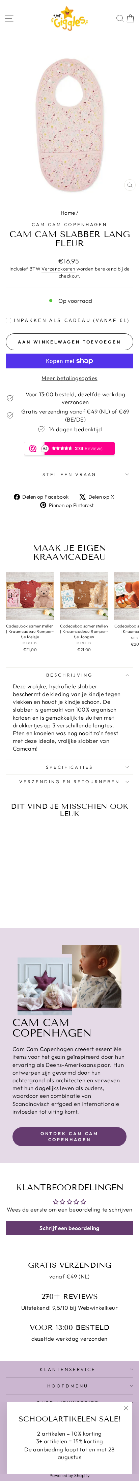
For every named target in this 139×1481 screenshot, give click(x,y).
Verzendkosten (58, 269)
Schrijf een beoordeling (69, 1228)
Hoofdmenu (67, 1385)
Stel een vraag (69, 474)
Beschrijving (69, 675)
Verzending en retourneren (69, 781)
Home (68, 213)
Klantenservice (68, 1369)
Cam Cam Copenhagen (70, 224)
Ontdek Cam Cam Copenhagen (69, 1136)
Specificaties (69, 767)
